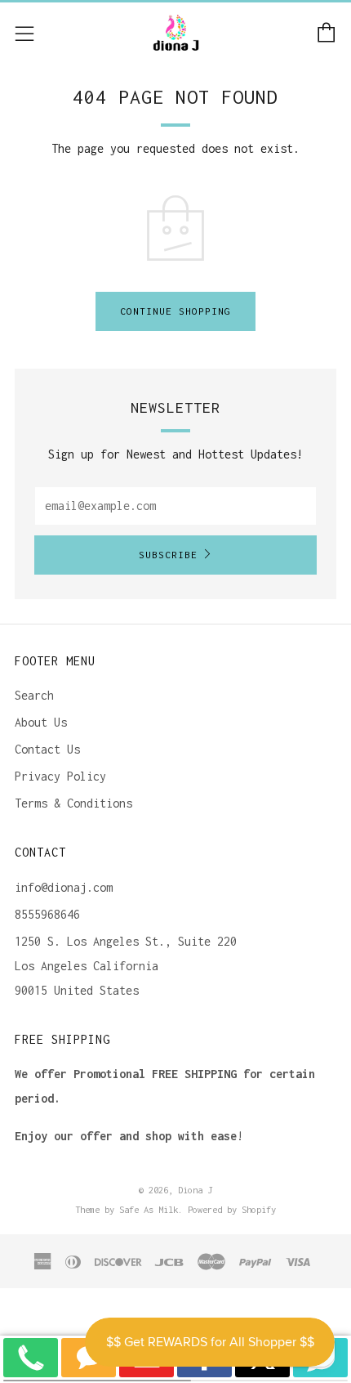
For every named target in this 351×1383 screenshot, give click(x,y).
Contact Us (47, 749)
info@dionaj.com (64, 887)
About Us (41, 722)
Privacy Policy (60, 776)
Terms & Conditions (73, 803)
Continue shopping (175, 311)
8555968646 (47, 914)
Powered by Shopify (232, 1209)
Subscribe (168, 554)
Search (34, 695)
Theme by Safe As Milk (126, 1209)
